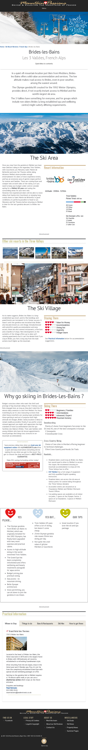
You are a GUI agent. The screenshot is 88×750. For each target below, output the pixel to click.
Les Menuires (42, 256)
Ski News (70, 724)
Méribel (26, 256)
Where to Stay (11, 623)
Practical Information (56, 338)
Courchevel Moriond (75, 258)
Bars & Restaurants (45, 623)
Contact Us (50, 727)
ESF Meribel (53, 472)
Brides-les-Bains (59, 256)
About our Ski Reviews (54, 724)
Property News (72, 727)
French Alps (23, 47)
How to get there (76, 623)
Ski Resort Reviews (11, 47)
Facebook (9, 720)
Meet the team (51, 720)
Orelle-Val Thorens (10, 258)
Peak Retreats (11, 688)
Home (2, 47)
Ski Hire (61, 623)
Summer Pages (73, 731)
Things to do (27, 623)
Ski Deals (70, 720)
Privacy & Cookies (32, 720)
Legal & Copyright (32, 724)
